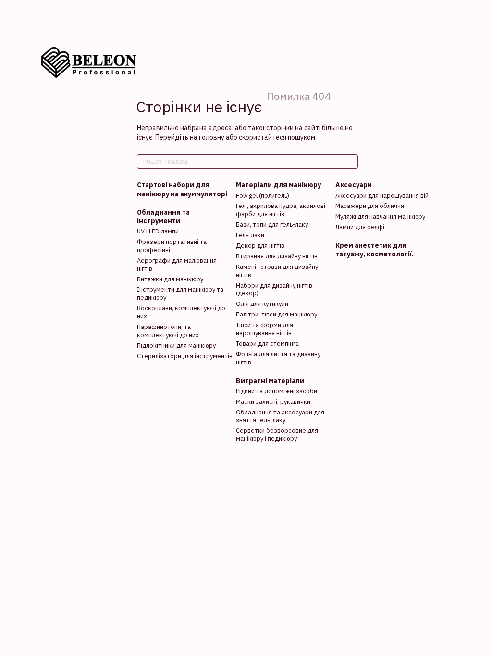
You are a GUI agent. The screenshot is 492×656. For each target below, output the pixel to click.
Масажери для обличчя (369, 206)
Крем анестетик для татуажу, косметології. (374, 249)
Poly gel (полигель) (262, 196)
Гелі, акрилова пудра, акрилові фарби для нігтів (280, 210)
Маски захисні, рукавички (273, 402)
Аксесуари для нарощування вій (382, 196)
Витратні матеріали (270, 381)
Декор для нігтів (260, 246)
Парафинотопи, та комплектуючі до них (168, 331)
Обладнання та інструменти (163, 216)
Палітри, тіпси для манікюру (276, 314)
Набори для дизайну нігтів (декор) (274, 289)
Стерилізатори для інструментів (185, 356)
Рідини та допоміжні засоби (276, 391)
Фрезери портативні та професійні (172, 246)
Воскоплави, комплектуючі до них (181, 312)
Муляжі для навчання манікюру (380, 216)
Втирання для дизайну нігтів (277, 256)
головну (211, 137)
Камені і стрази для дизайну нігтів (277, 271)
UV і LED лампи (158, 231)
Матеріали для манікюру (278, 185)
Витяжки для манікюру (170, 279)
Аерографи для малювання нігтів (177, 264)
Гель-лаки (250, 235)
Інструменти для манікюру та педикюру (180, 293)
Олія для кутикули (262, 304)
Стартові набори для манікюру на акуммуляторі (182, 189)
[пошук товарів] (350, 161)
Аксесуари (353, 185)
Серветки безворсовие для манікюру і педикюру (277, 434)
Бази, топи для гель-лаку (272, 224)
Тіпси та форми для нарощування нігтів (264, 329)
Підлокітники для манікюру (176, 345)
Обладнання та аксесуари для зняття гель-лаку (280, 416)
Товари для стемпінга (267, 344)
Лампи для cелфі (359, 227)
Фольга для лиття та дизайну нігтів (278, 358)
